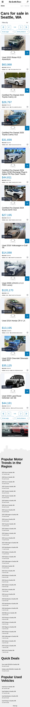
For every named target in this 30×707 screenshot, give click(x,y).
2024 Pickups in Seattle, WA (9, 576)
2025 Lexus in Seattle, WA (8, 538)
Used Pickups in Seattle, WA (9, 701)
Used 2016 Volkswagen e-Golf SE (14, 246)
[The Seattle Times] (15, 2)
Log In (21, 6)
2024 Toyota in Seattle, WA (9, 487)
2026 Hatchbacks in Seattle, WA (10, 609)
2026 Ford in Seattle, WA (8, 651)
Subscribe (27, 6)
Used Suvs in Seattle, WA (8, 687)
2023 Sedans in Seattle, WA (9, 552)
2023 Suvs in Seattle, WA (8, 482)
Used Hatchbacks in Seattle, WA (10, 696)
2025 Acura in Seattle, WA (8, 581)
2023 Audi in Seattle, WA (8, 566)
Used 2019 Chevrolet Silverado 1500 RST (15, 359)
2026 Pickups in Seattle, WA (9, 632)
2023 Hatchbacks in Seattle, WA (10, 548)
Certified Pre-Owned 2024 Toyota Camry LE (13, 96)
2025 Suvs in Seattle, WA (8, 473)
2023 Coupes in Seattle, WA (9, 646)
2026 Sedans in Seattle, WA (9, 585)
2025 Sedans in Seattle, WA (9, 529)
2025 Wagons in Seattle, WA (9, 627)
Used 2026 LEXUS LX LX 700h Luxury (13, 284)
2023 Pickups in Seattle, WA (9, 618)
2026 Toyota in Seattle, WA (9, 496)
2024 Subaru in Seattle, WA (9, 557)
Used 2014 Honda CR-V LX (13, 321)
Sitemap (15, 705)
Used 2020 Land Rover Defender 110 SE (11, 397)
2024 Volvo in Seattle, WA (8, 590)
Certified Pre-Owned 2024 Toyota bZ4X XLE (13, 209)
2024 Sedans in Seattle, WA (9, 501)
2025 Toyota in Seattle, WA (9, 492)
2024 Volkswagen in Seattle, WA (10, 562)
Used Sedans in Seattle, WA (9, 692)
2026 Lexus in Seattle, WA (8, 595)
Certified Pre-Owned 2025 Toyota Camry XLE (13, 134)
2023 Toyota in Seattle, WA (9, 524)
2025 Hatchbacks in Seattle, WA (10, 604)
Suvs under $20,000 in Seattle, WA (10, 665)
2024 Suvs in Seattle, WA (8, 478)
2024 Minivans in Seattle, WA (9, 613)
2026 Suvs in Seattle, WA (8, 506)
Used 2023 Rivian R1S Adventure (11, 58)
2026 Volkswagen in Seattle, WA (10, 637)
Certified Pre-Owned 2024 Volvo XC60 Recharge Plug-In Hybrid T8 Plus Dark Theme (14, 172)
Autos (3, 6)
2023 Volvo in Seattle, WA (8, 571)
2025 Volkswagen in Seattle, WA (10, 515)
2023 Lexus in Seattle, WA (8, 510)
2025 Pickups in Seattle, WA (9, 623)
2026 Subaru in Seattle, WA (9, 641)
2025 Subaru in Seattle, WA (9, 534)
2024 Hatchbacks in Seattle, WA (10, 599)
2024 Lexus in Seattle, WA (8, 520)
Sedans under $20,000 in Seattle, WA (11, 669)
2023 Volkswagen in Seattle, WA (10, 543)
